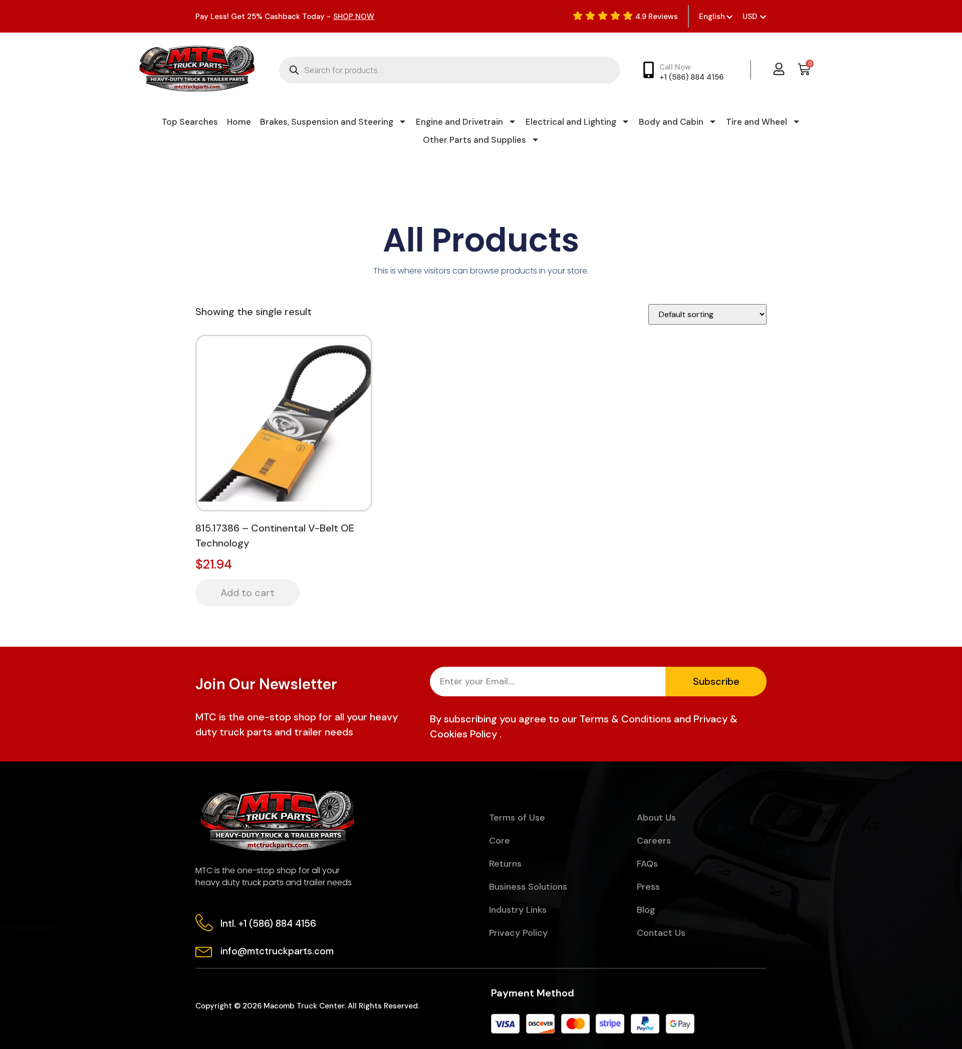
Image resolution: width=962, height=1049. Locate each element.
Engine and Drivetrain (459, 121)
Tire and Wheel (756, 121)
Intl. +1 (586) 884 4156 (268, 923)
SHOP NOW (353, 17)
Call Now (675, 67)
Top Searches (190, 121)
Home (239, 121)
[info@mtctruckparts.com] (204, 950)
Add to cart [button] (247, 592)
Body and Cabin (671, 121)
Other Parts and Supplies (474, 139)
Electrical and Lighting (571, 121)
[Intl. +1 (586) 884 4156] (204, 922)
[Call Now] (648, 70)
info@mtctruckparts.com (277, 951)
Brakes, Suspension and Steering (326, 121)
